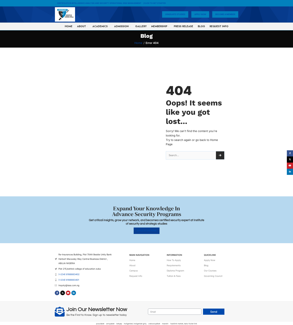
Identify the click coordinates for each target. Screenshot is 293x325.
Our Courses (210, 270)
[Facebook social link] (57, 293)
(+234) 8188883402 (69, 274)
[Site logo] (65, 14)
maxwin (165, 324)
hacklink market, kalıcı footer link (183, 324)
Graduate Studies (175, 14)
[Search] (220, 155)
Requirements (174, 265)
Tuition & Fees (174, 276)
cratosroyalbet (154, 324)
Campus (133, 270)
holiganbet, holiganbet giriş (135, 324)
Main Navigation (139, 255)
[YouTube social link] (68, 293)
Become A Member (225, 14)
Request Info (135, 276)
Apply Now (200, 14)
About (132, 265)
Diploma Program (175, 270)
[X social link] (62, 293)
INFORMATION (174, 255)
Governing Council (213, 276)
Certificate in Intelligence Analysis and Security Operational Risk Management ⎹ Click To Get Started (111, 3)
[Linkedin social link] (73, 293)
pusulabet (100, 324)
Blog (206, 265)
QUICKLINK (210, 255)
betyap (119, 324)
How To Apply (174, 260)
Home (138, 43)
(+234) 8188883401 (68, 279)
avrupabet (110, 324)
